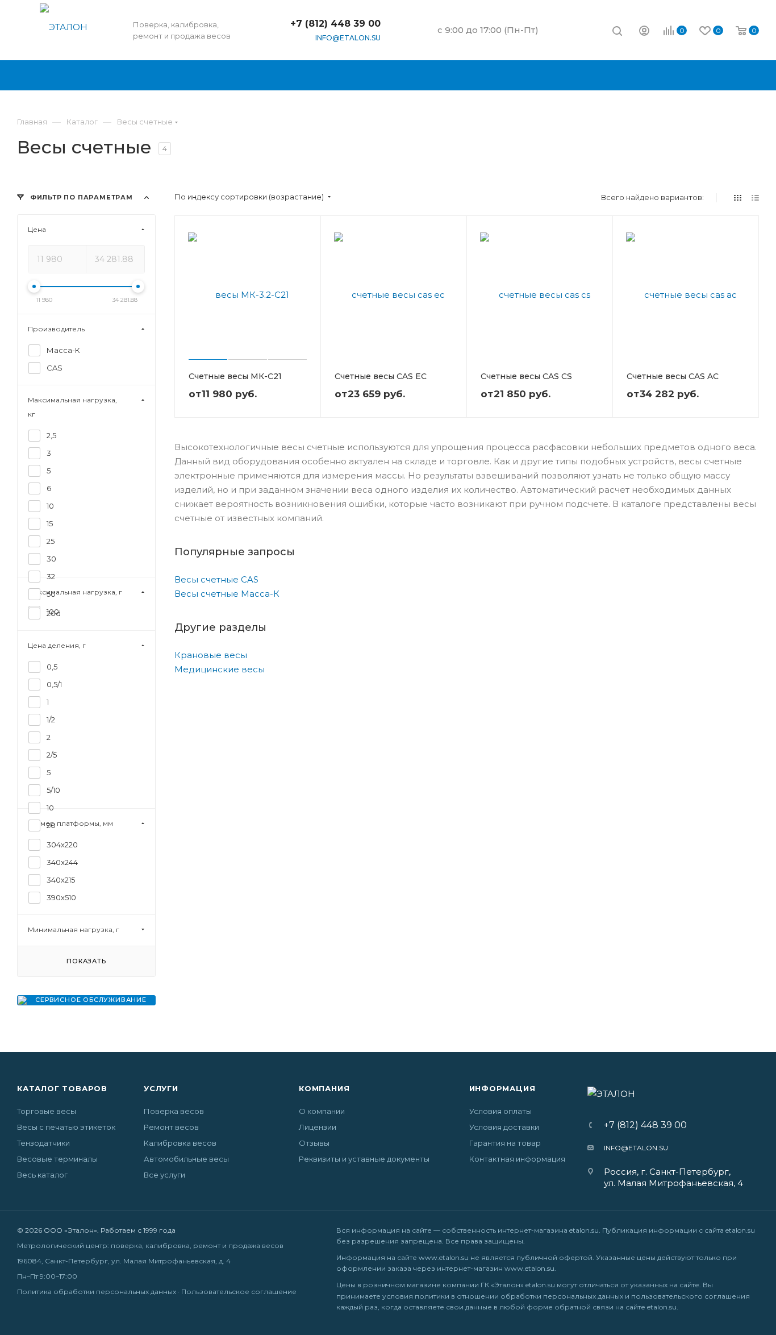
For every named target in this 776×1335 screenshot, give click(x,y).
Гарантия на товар (505, 1142)
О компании (322, 1111)
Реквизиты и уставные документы (364, 1158)
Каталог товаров (62, 1088)
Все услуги (164, 1174)
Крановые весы (210, 655)
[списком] (755, 197)
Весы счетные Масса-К (226, 593)
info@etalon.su (348, 38)
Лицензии (317, 1127)
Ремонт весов (171, 1127)
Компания (324, 1088)
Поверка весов (174, 1111)
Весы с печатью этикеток (66, 1127)
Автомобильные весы (186, 1158)
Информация (502, 1088)
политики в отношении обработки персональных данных (519, 1296)
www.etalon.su (444, 1257)
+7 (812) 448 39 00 (335, 23)
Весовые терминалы (57, 1158)
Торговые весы (46, 1111)
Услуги (161, 1088)
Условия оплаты (500, 1111)
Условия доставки (504, 1127)
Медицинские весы (219, 669)
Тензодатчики (43, 1142)
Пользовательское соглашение (239, 1291)
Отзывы (314, 1142)
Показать (86, 961)
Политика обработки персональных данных (96, 1291)
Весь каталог (42, 1174)
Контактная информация (517, 1158)
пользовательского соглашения (690, 1296)
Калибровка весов (180, 1142)
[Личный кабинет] (644, 32)
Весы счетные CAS (216, 579)
